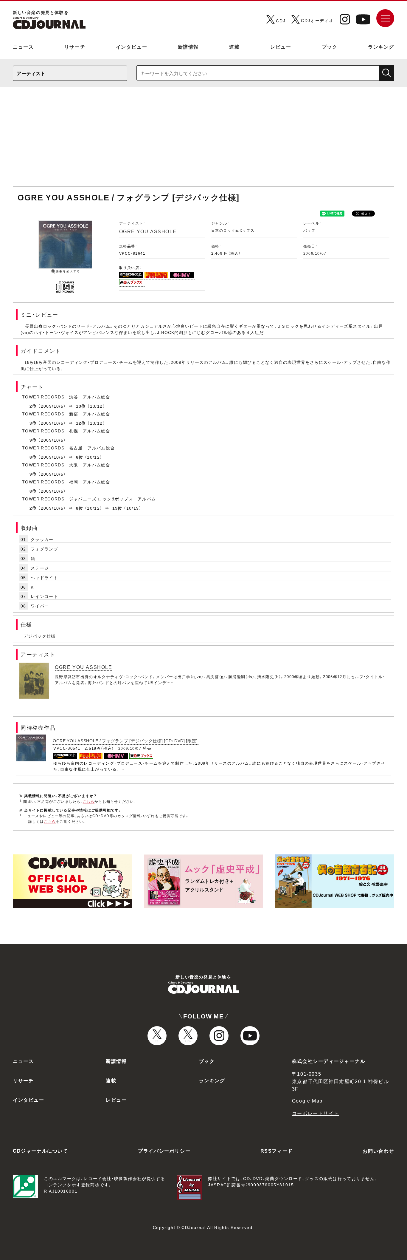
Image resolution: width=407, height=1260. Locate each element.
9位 (33, 440)
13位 (81, 406)
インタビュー (131, 46)
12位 (81, 423)
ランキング (381, 46)
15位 (117, 508)
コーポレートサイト (315, 1113)
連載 (234, 46)
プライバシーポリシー (164, 1150)
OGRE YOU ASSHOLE (148, 231)
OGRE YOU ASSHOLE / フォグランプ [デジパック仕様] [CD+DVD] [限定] (125, 740)
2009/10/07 (315, 253)
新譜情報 (188, 46)
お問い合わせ (378, 1150)
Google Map (307, 1100)
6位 (79, 457)
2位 (33, 406)
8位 (33, 457)
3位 (33, 423)
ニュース (23, 46)
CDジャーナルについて (40, 1150)
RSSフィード (276, 1150)
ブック (330, 46)
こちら (89, 801)
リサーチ (74, 46)
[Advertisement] (203, 139)
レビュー (280, 46)
